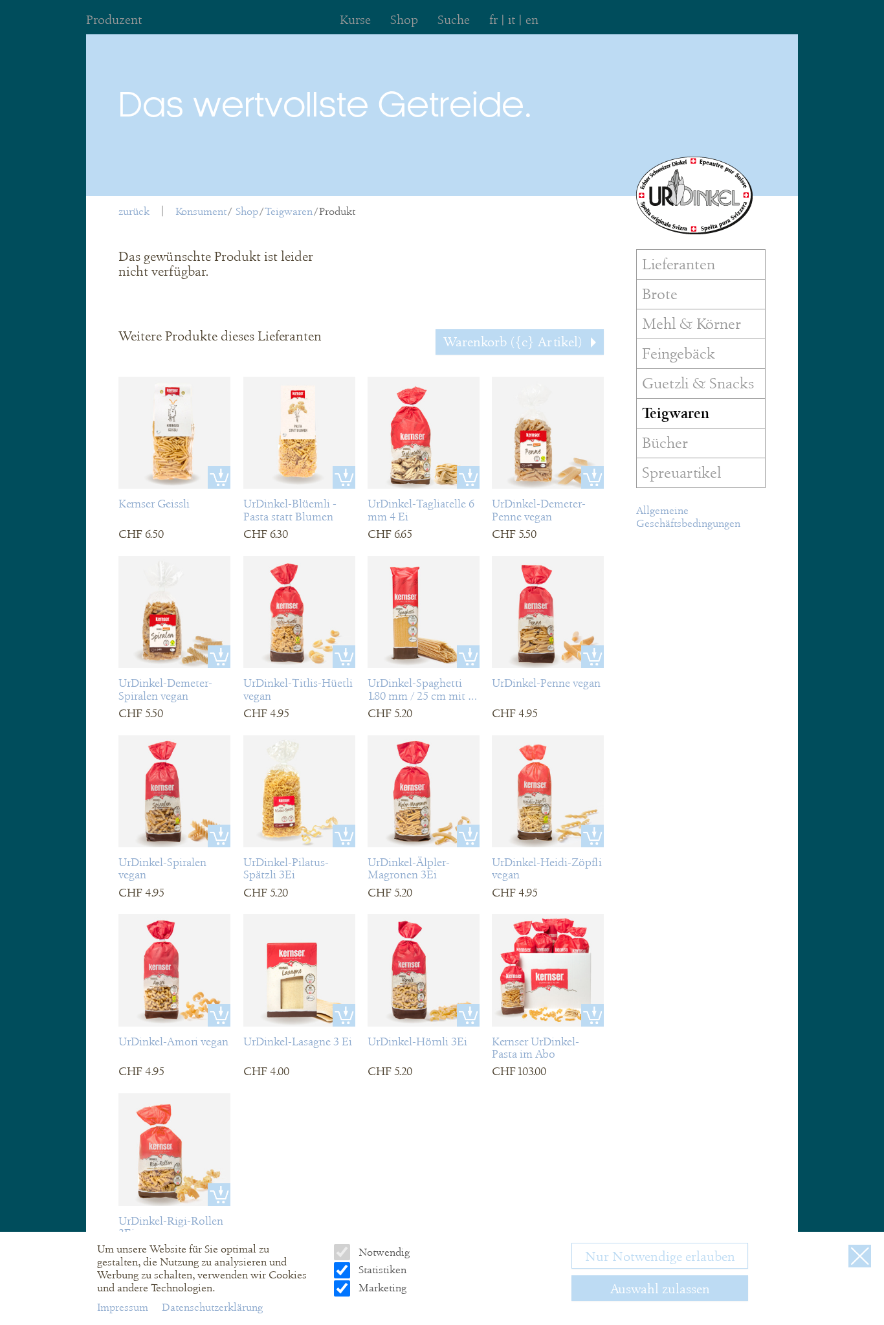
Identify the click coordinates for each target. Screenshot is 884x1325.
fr (493, 19)
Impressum (124, 1307)
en (531, 19)
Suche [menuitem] (453, 19)
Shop (247, 211)
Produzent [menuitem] (114, 19)
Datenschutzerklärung (212, 1307)
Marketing (381, 1288)
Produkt (337, 211)
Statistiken (381, 1270)
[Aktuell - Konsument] (694, 195)
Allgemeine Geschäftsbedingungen (688, 516)
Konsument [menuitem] (201, 211)
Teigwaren (289, 211)
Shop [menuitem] (404, 19)
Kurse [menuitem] (355, 19)
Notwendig (382, 1252)
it (511, 19)
